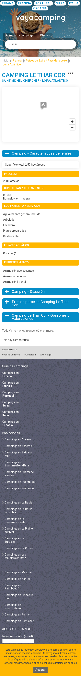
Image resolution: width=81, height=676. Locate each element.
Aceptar (40, 669)
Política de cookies (66, 662)
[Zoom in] (72, 121)
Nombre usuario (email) (17, 636)
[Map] (40, 110)
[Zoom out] (72, 127)
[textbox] (40, 44)
